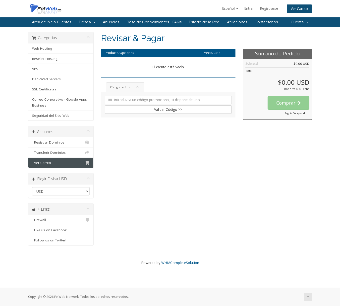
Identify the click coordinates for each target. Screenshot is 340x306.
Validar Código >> (168, 109)
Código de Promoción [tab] (125, 87)
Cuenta (298, 22)
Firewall (39, 220)
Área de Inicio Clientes (51, 22)
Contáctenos (266, 22)
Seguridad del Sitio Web (50, 115)
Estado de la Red (204, 22)
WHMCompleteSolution (180, 262)
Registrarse (269, 8)
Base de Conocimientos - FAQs (154, 22)
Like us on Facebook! (49, 230)
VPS (35, 69)
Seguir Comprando (295, 113)
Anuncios (111, 22)
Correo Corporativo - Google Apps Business (59, 102)
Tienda (86, 22)
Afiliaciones (237, 22)
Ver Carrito (299, 8)
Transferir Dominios (49, 152)
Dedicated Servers (46, 79)
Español (229, 8)
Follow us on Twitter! (49, 240)
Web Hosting (42, 48)
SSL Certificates (44, 89)
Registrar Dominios (48, 142)
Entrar (249, 8)
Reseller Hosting (44, 58)
